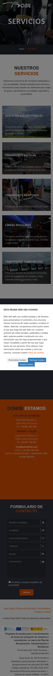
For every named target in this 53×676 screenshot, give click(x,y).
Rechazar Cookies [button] (37, 360)
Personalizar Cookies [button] (17, 360)
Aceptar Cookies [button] (26, 364)
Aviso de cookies (36, 352)
